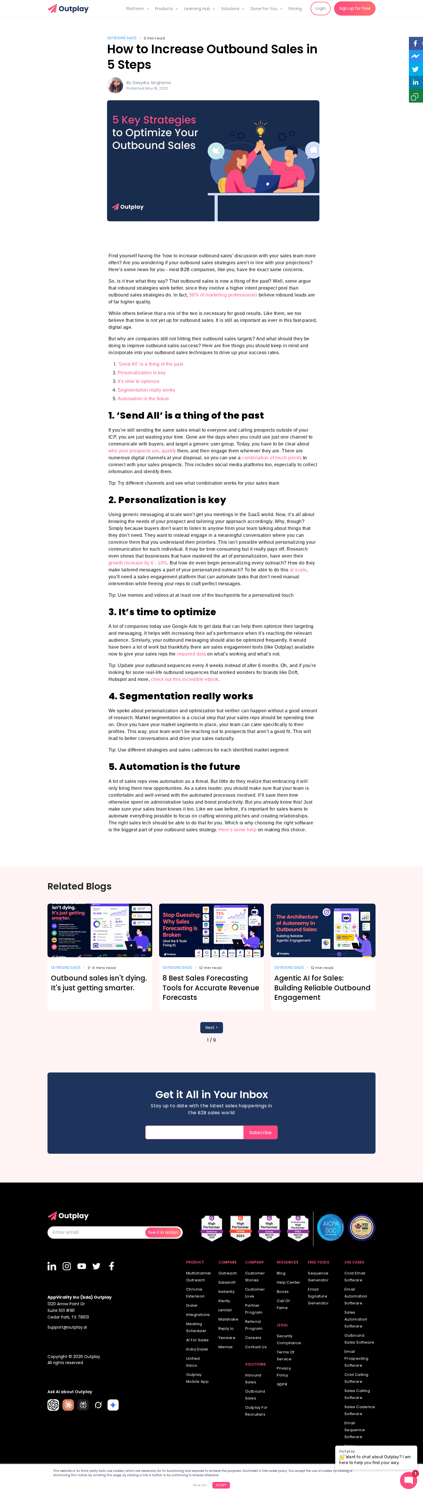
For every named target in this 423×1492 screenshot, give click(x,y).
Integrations (198, 1314)
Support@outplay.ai (67, 1327)
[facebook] (112, 1266)
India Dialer (197, 1349)
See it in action (163, 1232)
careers (253, 1337)
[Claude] (68, 1405)
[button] (137, 6)
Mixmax (225, 1347)
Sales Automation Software (355, 1319)
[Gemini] (113, 1405)
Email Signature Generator (318, 1296)
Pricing (295, 9)
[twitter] (97, 1266)
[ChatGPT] (53, 1405)
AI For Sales (197, 1340)
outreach (227, 1273)
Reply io (226, 1328)
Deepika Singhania (152, 83)
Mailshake (228, 1319)
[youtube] (82, 1266)
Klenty (224, 1301)
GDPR (282, 1384)
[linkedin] (52, 1266)
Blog (281, 1273)
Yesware (227, 1337)
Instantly (226, 1291)
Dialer (192, 1305)
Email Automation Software (355, 1296)
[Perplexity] (83, 1405)
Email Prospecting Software (356, 1358)
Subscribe (260, 1132)
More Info (200, 1485)
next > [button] (211, 1027)
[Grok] (98, 1405)
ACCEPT (221, 1485)
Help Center (288, 1282)
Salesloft (227, 1282)
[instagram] (67, 1266)
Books (283, 1291)
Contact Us (256, 1347)
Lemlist (225, 1310)
